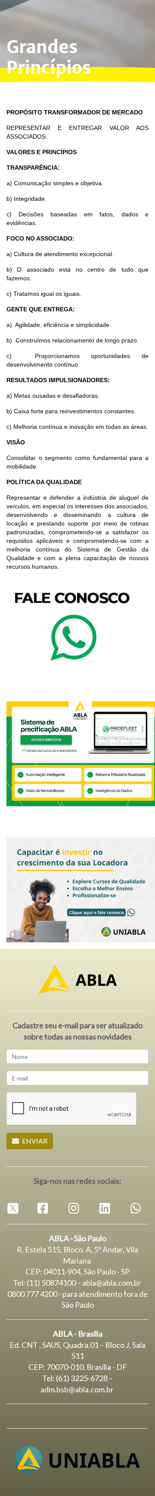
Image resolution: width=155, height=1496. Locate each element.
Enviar (34, 1141)
